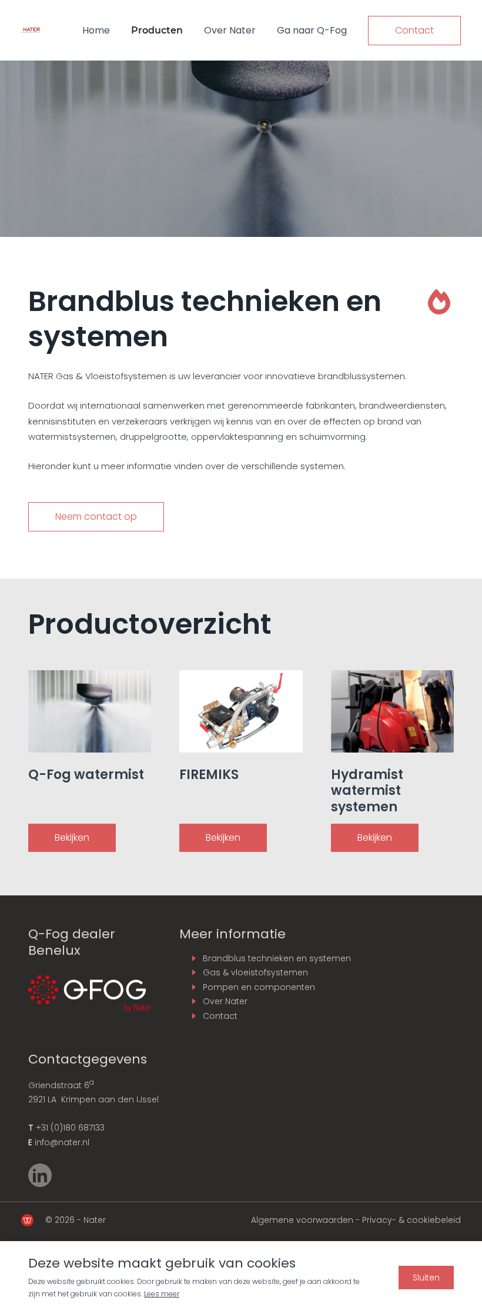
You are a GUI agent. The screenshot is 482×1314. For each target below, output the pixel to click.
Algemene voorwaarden (302, 1220)
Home (96, 30)
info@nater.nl (62, 1142)
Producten (157, 30)
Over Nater (230, 30)
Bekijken (72, 837)
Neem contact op (96, 516)
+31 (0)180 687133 (70, 1128)
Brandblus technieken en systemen (277, 958)
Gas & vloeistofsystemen (255, 972)
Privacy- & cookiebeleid (411, 1220)
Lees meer (161, 1294)
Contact (414, 30)
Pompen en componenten (259, 987)
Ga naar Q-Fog (312, 30)
